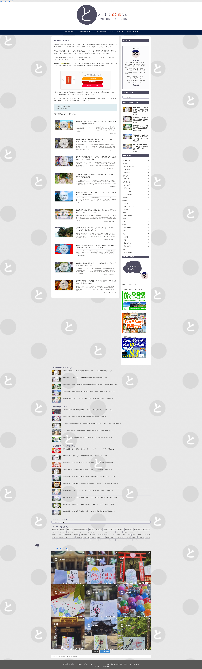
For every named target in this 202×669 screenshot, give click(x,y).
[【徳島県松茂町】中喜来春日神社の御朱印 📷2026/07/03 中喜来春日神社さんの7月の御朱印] (134, 633)
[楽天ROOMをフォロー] (138, 85)
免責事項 (86, 664)
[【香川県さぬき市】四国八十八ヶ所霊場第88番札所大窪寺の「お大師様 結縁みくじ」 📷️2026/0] (68, 633)
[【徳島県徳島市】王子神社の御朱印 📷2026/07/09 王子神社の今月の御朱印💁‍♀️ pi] (101, 600)
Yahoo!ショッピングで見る (92, 85)
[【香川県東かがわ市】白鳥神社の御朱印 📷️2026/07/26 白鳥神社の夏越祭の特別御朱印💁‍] (101, 567)
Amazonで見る (92, 78)
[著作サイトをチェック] (134, 85)
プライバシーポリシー (95, 664)
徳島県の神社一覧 (67, 664)
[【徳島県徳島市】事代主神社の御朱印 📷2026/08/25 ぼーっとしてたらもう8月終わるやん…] (68, 567)
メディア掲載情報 (77, 664)
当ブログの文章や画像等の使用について (121, 664)
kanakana (135, 60)
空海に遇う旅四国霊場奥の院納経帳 (92, 75)
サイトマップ (106, 664)
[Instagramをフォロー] (136, 85)
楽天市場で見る (92, 81)
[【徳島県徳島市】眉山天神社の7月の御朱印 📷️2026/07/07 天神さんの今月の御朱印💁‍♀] (68, 600)
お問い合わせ (135, 664)
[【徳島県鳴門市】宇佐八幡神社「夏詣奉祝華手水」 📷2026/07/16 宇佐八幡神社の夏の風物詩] (134, 600)
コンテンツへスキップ (6, 1)
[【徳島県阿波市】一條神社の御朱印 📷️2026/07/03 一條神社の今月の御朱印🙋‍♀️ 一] (101, 633)
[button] (147, 97)
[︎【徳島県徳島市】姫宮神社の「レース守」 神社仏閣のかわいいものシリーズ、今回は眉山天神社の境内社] (134, 567)
